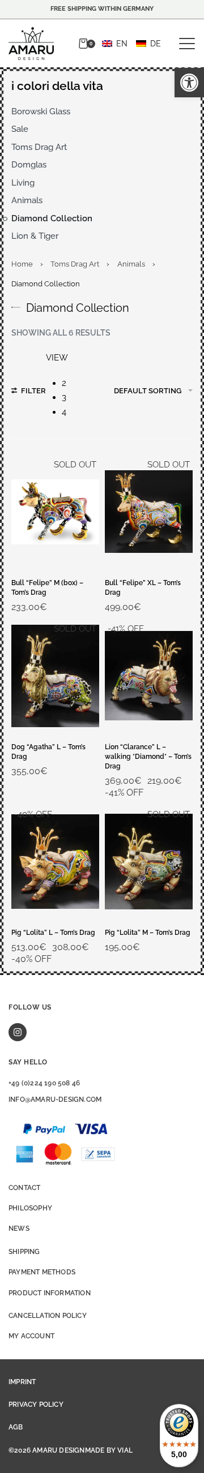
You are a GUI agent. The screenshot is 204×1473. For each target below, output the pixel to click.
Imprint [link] (22, 1382)
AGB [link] (15, 1427)
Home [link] (22, 264)
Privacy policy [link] (35, 1404)
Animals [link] (131, 264)
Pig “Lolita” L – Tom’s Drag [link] (53, 933)
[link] (189, 82)
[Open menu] (187, 43)
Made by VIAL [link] (109, 1450)
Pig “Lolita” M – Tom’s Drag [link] (147, 933)
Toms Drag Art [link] (74, 264)
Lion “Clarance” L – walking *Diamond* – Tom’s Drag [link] (148, 756)
